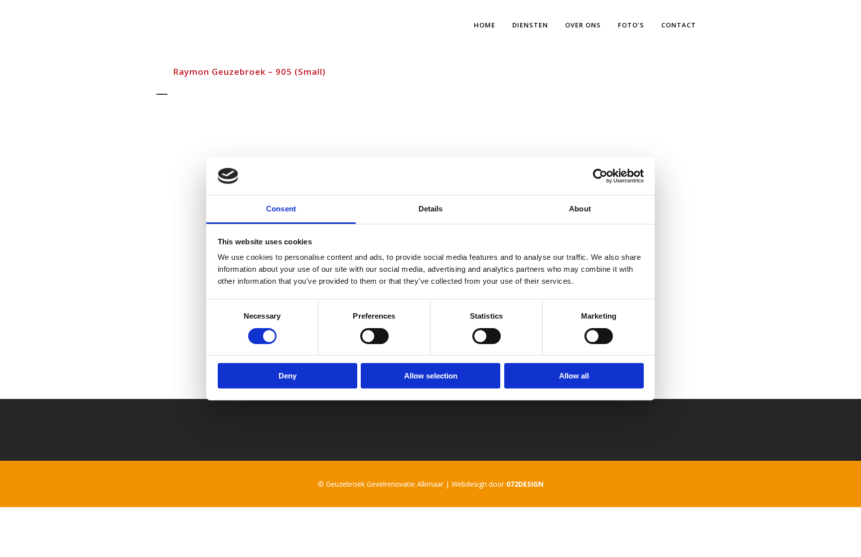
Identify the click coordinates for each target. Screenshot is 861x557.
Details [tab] (431, 208)
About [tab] (580, 208)
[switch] (374, 336)
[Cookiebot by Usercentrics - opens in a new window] (600, 176)
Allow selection (430, 375)
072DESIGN (525, 484)
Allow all (574, 375)
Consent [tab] (281, 208)
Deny (287, 375)
